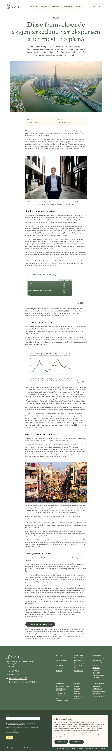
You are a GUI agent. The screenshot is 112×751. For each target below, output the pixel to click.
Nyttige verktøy (98, 683)
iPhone (25, 682)
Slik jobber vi (78, 665)
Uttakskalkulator (97, 689)
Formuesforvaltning (98, 658)
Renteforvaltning (79, 663)
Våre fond (60, 655)
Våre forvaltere (78, 670)
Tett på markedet (79, 668)
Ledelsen (77, 689)
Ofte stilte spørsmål (18, 678)
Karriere (76, 691)
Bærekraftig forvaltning (62, 686)
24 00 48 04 (14, 671)
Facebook (88, 748)
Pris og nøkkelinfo (61, 660)
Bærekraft (60, 683)
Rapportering (96, 670)
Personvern (80, 748)
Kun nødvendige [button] (76, 742)
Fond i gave (59, 665)
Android (33, 682)
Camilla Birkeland (33, 123)
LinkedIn (94, 748)
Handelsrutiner (60, 668)
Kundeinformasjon (79, 696)
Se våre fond (59, 658)
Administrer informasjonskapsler (65, 748)
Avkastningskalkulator (98, 691)
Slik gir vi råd (96, 667)
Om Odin (77, 683)
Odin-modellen (78, 658)
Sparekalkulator (97, 686)
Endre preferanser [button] (92, 742)
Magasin (56, 17)
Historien (76, 686)
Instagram (102, 748)
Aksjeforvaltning (79, 660)
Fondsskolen (96, 694)
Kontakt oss (14, 674)
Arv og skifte (96, 673)
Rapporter (77, 694)
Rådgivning (96, 655)
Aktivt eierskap (60, 693)
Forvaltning (78, 655)
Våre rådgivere (96, 660)
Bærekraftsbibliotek (62, 696)
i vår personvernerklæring (78, 733)
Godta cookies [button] (61, 742)
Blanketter (59, 670)
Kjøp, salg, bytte (61, 663)
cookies (83, 722)
